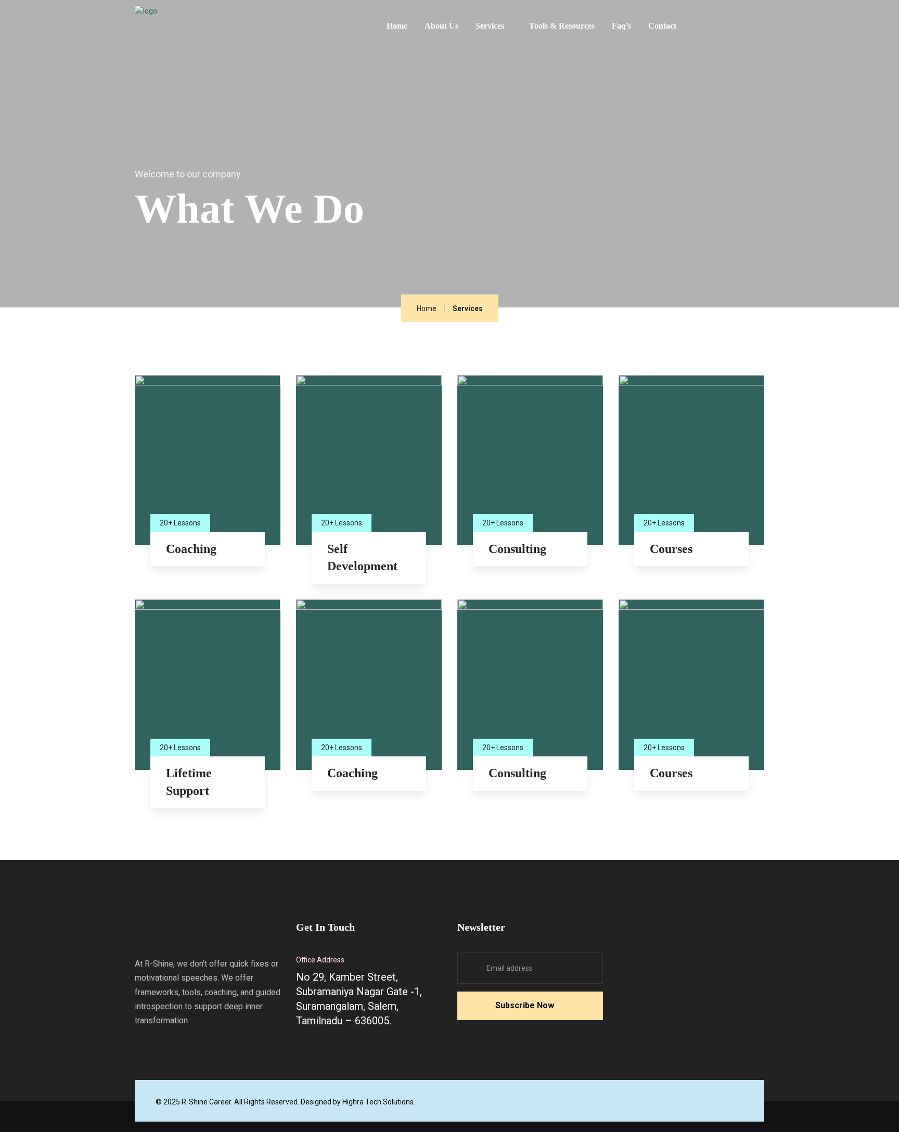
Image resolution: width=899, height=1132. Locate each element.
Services (490, 25)
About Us (441, 25)
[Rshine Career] (213, 23)
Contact (662, 25)
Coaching (191, 549)
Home (397, 25)
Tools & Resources (562, 25)
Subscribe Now (524, 1005)
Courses (671, 549)
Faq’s (621, 25)
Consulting (517, 549)
